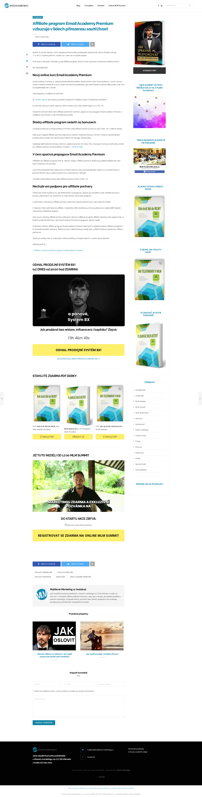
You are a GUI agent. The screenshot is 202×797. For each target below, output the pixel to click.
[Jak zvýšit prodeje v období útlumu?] (102, 635)
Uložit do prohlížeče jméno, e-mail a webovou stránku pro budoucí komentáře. (64, 691)
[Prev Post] (2, 398)
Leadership (139, 396)
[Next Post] (200, 398)
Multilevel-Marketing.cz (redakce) (68, 589)
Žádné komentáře (42, 37)
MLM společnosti (141, 413)
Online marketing (141, 430)
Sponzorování (140, 464)
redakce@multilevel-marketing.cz (100, 750)
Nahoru (102, 777)
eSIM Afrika (92, 788)
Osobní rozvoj (140, 435)
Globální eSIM (116, 788)
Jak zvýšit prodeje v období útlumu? (102, 654)
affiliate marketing (43, 572)
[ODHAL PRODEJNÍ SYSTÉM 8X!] (79, 325)
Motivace (138, 418)
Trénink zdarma (41, 99)
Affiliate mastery (65, 572)
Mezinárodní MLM (128, 788)
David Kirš (60, 577)
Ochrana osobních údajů (137, 752)
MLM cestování (73, 788)
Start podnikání (141, 470)
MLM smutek (140, 407)
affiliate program (43, 577)
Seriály (137, 458)
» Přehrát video (76, 147)
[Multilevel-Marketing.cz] (16, 5)
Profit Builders (123, 770)
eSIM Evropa (83, 788)
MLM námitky (140, 401)
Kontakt (101, 6)
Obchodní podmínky (136, 749)
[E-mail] (27, 73)
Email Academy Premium (80, 577)
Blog (78, 6)
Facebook (91, 757)
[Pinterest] (27, 67)
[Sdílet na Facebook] (27, 54)
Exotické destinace (104, 788)
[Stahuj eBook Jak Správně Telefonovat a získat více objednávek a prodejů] (149, 66)
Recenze (138, 447)
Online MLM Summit (117, 6)
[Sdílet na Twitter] (27, 61)
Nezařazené (37, 17)
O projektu (89, 6)
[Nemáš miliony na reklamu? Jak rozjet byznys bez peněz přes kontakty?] (55, 635)
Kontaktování (140, 390)
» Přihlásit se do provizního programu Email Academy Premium (58, 250)
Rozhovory (139, 453)
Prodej (137, 441)
